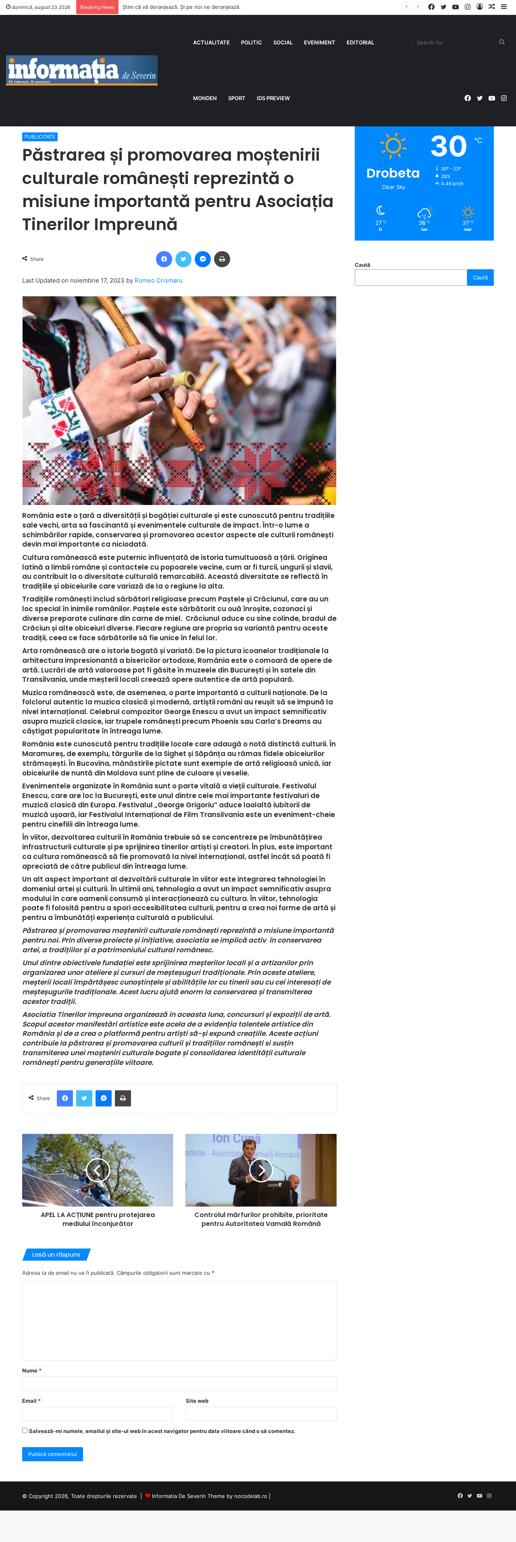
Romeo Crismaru (159, 280)
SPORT (237, 98)
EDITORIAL (360, 42)
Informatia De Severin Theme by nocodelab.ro (209, 1496)
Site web (197, 1400)
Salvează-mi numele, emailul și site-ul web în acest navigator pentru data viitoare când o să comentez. (162, 1431)
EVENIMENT (319, 42)
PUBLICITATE (40, 137)
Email (31, 1400)
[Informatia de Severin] (82, 70)
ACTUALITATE (211, 42)
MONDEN (205, 98)
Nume (32, 1370)
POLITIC (251, 42)
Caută (362, 265)
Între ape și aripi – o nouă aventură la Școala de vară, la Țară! (200, 7)
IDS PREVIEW (273, 98)
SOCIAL (283, 42)
